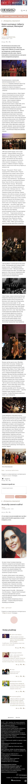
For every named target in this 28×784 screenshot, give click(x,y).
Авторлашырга (9, 496)
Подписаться (14, 777)
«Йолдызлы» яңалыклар (11, 21)
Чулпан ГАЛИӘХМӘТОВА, (9, 37)
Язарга (20, 496)
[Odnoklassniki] (26, 11)
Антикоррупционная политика (8, 764)
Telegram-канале (6, 475)
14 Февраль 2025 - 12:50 (7, 509)
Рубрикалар (13, 16)
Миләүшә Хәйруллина (12, 470)
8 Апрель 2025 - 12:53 (7, 38)
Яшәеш (20, 16)
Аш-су (25, 16)
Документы (11, 717)
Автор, (3, 507)
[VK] (24, 11)
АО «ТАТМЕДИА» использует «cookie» (10, 766)
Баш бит (7, 16)
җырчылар (8, 607)
